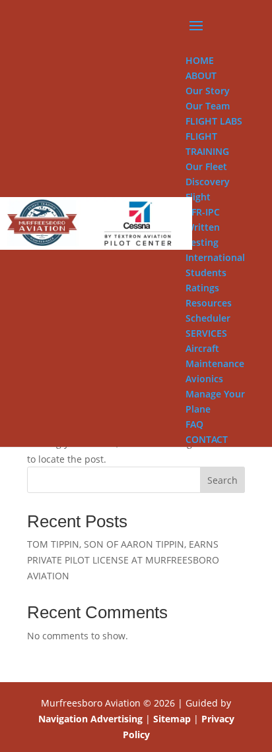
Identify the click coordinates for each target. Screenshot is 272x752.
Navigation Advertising (90, 718)
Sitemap (172, 718)
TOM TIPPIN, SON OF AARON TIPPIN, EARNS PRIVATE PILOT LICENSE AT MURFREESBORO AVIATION (123, 560)
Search (222, 480)
